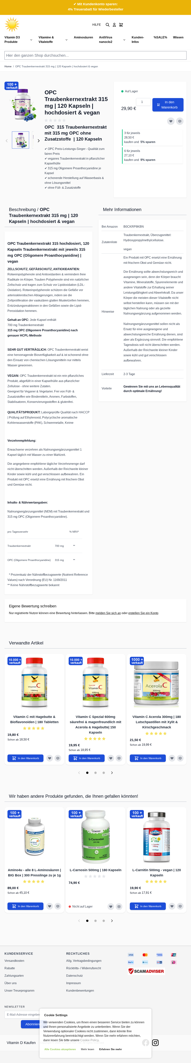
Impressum (73, 983)
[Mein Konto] (114, 25)
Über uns (10, 983)
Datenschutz (74, 975)
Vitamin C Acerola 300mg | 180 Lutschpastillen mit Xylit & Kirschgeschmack (156, 722)
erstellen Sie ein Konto (143, 613)
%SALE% (160, 37)
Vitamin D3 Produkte (12, 39)
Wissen (178, 37)
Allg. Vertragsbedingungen (83, 960)
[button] (22, 104)
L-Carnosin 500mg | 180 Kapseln (95, 870)
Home (8, 66)
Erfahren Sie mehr (110, 1049)
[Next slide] (112, 773)
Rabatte (9, 968)
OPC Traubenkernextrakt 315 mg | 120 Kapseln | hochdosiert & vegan (56, 66)
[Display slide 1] (87, 773)
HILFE (96, 24)
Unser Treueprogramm (19, 990)
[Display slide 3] (104, 773)
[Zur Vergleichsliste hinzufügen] (180, 121)
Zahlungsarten (14, 975)
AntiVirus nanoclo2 (105, 39)
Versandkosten (14, 960)
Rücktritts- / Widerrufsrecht (83, 968)
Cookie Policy (89, 1040)
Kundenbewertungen (80, 990)
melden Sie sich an (108, 613)
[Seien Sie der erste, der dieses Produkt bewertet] (77, 120)
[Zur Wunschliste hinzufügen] (171, 121)
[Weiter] (38, 141)
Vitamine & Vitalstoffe (46, 39)
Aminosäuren (83, 37)
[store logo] (11, 24)
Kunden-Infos (138, 39)
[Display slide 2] (95, 773)
